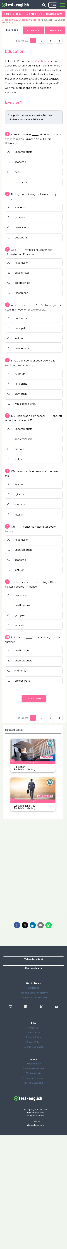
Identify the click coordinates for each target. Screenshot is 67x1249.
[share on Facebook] (17, 925)
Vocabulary (8, 19)
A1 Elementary (33, 1063)
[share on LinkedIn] (33, 925)
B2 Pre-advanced (33, 1083)
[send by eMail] (40, 925)
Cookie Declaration (33, 1047)
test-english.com (35, 1112)
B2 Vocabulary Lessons (28, 19)
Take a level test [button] (33, 959)
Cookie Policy (33, 1042)
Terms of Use (34, 1032)
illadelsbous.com (35, 1125)
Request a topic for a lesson (33, 992)
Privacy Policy (33, 1037)
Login (53, 5)
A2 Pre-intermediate (33, 1068)
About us (33, 1027)
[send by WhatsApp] (48, 925)
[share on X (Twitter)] (25, 925)
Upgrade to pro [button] (33, 968)
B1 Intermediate (33, 1073)
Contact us (33, 988)
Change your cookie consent (34, 997)
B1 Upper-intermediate (33, 1078)
